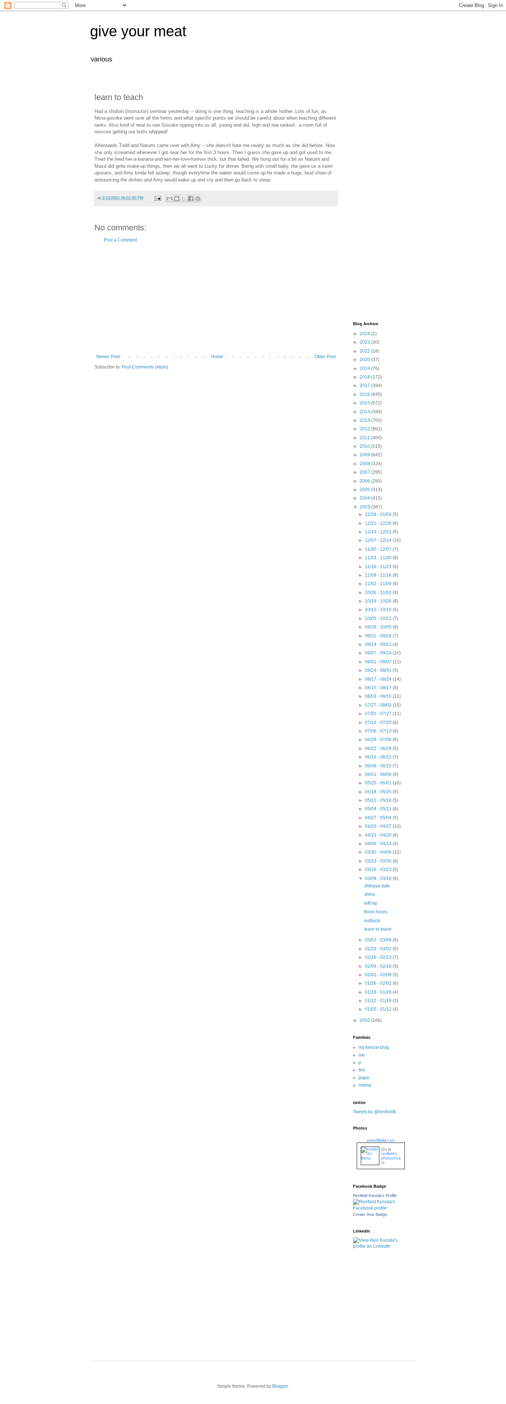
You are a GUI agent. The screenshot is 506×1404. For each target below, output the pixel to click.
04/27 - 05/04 (379, 817)
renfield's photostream (390, 1158)
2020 (365, 359)
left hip (370, 903)
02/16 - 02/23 (379, 957)
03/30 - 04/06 (379, 852)
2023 (365, 342)
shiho (369, 894)
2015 (365, 403)
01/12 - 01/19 (379, 1000)
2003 (365, 507)
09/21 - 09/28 (379, 635)
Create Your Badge (370, 1214)
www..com (381, 1140)
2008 (365, 463)
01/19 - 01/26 (379, 992)
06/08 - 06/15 (379, 765)
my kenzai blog (374, 1047)
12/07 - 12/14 (379, 540)
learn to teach (378, 929)
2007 (365, 472)
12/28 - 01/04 (379, 514)
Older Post (325, 356)
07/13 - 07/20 (379, 722)
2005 (365, 489)
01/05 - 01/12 (379, 1009)
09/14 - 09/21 (379, 644)
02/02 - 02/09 (379, 974)
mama (365, 1085)
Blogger (280, 1386)
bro (362, 1070)
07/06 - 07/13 (379, 731)
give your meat (138, 31)
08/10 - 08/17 (379, 687)
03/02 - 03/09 (379, 940)
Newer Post (108, 356)
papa (364, 1077)
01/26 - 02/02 (379, 983)
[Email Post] (157, 198)
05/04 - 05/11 (379, 808)
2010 (365, 446)
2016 (365, 394)
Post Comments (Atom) (145, 367)
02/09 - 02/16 (379, 966)
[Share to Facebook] (190, 198)
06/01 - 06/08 (379, 774)
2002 (365, 1020)
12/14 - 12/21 (379, 531)
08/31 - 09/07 (379, 661)
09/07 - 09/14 (379, 653)
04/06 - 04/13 (379, 843)
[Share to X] (183, 198)
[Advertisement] (216, 298)
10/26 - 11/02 (379, 592)
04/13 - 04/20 (379, 835)
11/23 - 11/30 (379, 557)
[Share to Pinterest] (198, 198)
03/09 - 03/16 (379, 878)
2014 (365, 411)
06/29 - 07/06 (379, 739)
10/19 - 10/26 (379, 601)
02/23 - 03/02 (379, 948)
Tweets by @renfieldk (374, 1111)
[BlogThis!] (176, 198)
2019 (365, 368)
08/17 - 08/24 (379, 679)
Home (217, 356)
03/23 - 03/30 (379, 861)
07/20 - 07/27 (379, 713)
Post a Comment (120, 240)
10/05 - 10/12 (379, 618)
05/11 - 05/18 (379, 800)
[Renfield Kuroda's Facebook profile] (379, 1208)
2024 (365, 333)
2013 (365, 420)
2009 (365, 454)
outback (372, 920)
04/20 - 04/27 (379, 826)
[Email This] (169, 198)
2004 (365, 498)
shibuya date (377, 885)
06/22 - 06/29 (379, 748)
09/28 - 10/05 (379, 627)
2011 (365, 437)
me (362, 1055)
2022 (365, 351)
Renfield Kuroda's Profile (375, 1195)
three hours (375, 911)
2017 (365, 385)
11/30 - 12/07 (379, 549)
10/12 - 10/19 (379, 609)
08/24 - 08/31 (379, 670)
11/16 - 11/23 (379, 566)
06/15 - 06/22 (379, 757)
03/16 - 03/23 (379, 869)
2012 (365, 428)
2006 (365, 481)
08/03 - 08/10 (379, 696)
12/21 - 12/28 (379, 523)
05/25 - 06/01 (379, 783)
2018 (365, 377)
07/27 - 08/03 (379, 705)
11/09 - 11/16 (379, 575)
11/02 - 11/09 (379, 583)
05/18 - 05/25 (379, 791)
